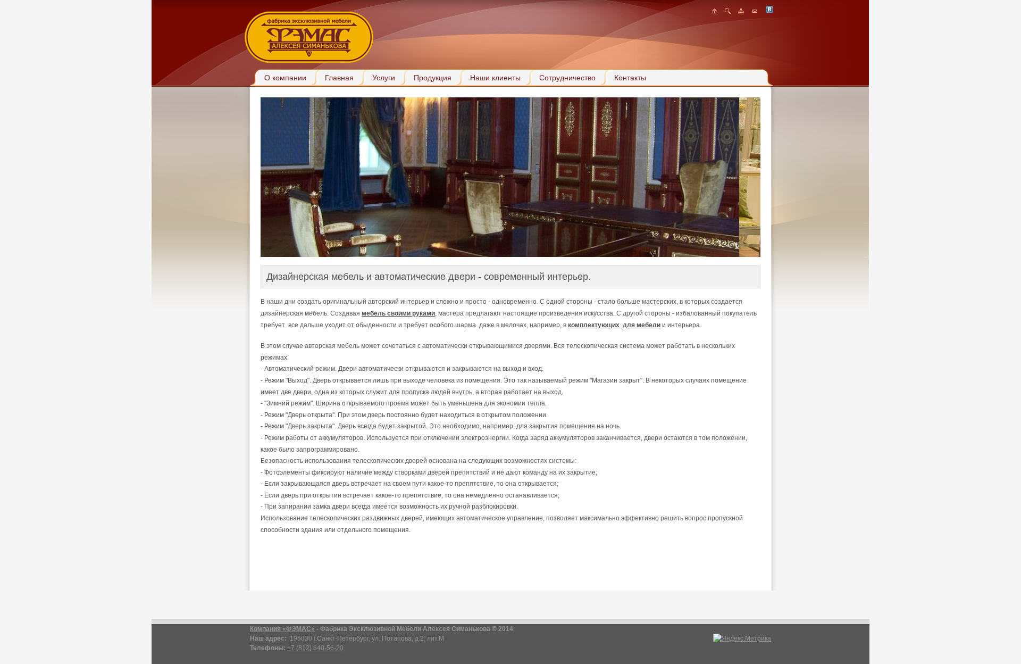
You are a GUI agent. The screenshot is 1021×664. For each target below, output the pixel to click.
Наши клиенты (495, 77)
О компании (285, 77)
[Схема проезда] (728, 11)
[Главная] (714, 11)
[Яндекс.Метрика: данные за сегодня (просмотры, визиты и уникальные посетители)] (742, 638)
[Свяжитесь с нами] (754, 11)
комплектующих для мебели (614, 325)
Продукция (432, 77)
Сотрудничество (567, 77)
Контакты (630, 77)
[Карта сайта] (741, 11)
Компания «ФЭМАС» (282, 629)
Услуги (383, 77)
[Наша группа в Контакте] (769, 11)
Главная (339, 77)
